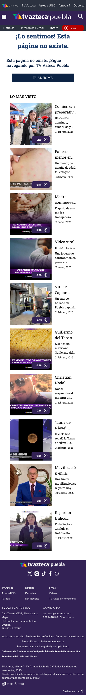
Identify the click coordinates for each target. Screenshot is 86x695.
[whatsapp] (57, 575)
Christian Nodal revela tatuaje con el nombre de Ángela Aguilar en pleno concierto (64, 380)
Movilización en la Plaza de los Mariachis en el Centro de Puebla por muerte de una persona (65, 470)
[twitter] (29, 575)
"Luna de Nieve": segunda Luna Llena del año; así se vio (65, 425)
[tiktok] (43, 575)
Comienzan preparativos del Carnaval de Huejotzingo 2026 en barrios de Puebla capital (65, 109)
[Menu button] (4, 17)
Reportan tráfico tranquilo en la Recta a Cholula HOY (64, 515)
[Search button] (80, 17)
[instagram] (36, 575)
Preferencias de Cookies (40, 636)
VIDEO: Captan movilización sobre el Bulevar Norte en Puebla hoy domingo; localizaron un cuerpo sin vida (65, 289)
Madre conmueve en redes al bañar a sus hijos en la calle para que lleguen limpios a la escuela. (65, 199)
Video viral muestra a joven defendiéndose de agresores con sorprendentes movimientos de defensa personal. (65, 244)
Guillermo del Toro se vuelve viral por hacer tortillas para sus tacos (65, 335)
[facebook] (50, 575)
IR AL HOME (43, 77)
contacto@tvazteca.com (57, 613)
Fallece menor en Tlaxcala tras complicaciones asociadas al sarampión (64, 154)
